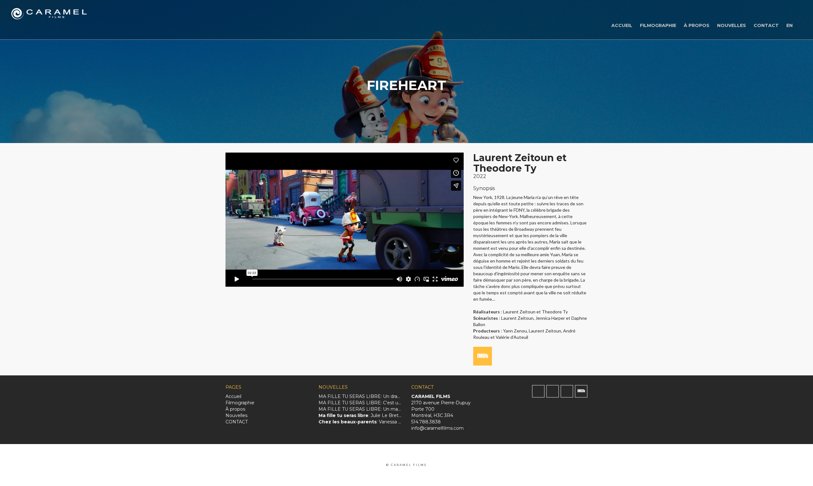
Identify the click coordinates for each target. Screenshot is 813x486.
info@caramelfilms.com (437, 428)
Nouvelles (731, 25)
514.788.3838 (426, 422)
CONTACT (766, 25)
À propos (696, 25)
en (789, 25)
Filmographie (658, 25)
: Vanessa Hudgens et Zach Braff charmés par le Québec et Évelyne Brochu (360, 422)
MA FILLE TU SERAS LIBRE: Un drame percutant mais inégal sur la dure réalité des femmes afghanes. (360, 396)
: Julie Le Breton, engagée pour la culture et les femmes (360, 415)
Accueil (621, 25)
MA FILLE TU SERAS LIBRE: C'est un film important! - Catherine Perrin (360, 403)
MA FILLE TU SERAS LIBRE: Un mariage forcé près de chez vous (360, 409)
